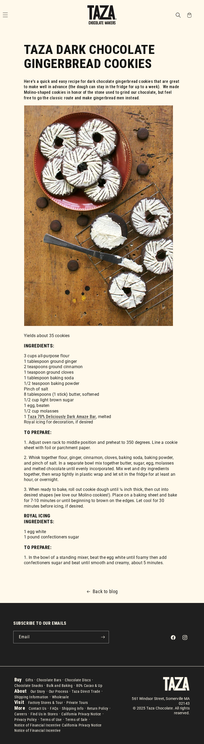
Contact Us (37, 708)
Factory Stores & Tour (45, 702)
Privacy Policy (25, 719)
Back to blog (105, 591)
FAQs (54, 708)
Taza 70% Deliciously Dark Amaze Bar (61, 416)
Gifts (29, 680)
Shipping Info (72, 708)
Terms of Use (51, 719)
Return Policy (97, 708)
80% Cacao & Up (89, 685)
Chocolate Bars (49, 680)
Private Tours (77, 702)
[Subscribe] (103, 637)
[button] (178, 15)
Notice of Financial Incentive (37, 725)
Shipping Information (31, 697)
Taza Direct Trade (86, 691)
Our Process (58, 691)
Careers (20, 714)
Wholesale (60, 697)
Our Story (38, 691)
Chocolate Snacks (28, 685)
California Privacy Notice (81, 714)
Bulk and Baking (59, 685)
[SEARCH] (178, 14)
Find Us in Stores (44, 714)
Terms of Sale (76, 719)
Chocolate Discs (78, 680)
